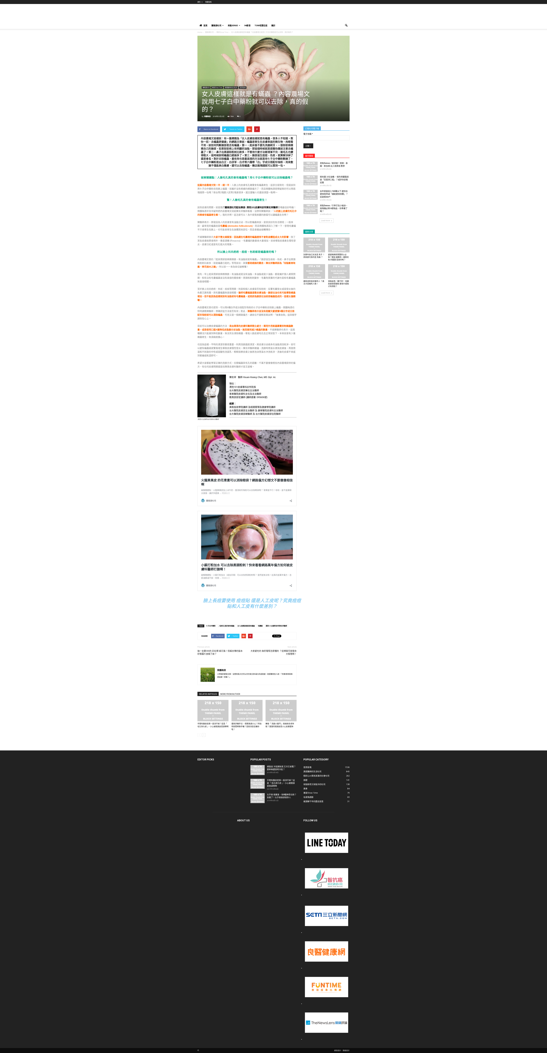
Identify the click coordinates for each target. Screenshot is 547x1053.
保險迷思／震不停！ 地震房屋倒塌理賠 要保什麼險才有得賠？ (338, 283)
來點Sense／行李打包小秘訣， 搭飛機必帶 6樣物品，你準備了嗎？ (334, 208)
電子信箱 (308, 134)
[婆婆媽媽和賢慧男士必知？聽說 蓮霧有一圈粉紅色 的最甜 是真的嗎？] (339, 245)
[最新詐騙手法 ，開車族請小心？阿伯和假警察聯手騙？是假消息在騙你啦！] (247, 710)
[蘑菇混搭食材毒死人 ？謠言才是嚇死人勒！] (314, 271)
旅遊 (305, 780)
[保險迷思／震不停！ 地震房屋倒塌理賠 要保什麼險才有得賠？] (339, 271)
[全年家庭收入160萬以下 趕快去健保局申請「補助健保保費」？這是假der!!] (310, 195)
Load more (325, 220)
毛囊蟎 (260, 626)
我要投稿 (208, 2)
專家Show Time (217, 88)
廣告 (199, 2)
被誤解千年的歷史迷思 (313, 801)
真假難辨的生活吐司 (231, 88)
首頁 (205, 25)
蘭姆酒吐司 (216, 25)
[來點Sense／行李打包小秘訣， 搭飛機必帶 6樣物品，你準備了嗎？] (310, 209)
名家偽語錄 (308, 797)
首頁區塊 (243, 88)
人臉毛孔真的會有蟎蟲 (226, 626)
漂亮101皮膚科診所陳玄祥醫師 (276, 626)
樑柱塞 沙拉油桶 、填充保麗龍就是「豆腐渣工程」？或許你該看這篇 (334, 180)
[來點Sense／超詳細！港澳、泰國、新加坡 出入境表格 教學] (310, 167)
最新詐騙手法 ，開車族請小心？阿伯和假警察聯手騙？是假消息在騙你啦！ (246, 726)
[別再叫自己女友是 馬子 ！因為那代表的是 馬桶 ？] (314, 245)
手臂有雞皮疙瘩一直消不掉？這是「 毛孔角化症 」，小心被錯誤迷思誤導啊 (281, 783)
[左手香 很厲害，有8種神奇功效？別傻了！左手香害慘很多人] (257, 798)
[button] (346, 25)
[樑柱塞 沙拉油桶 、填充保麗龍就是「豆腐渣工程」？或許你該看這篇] (310, 180)
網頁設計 (337, 1050)
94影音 (247, 25)
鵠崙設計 (346, 1050)
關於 (273, 25)
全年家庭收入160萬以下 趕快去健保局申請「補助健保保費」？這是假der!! (334, 194)
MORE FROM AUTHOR (230, 694)
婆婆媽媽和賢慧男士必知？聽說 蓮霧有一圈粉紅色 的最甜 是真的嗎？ (338, 257)
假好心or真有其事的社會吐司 (316, 775)
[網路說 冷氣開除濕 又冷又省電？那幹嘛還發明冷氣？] (257, 770)
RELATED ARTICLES (208, 694)
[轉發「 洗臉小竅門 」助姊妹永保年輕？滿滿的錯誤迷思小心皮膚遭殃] (281, 710)
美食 (305, 788)
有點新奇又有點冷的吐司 (314, 784)
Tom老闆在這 (261, 25)
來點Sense (233, 25)
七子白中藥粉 (211, 626)
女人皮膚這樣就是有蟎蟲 (246, 626)
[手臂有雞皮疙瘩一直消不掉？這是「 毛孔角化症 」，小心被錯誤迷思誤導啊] (212, 710)
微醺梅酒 (207, 116)
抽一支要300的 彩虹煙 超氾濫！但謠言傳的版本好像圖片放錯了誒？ (220, 652)
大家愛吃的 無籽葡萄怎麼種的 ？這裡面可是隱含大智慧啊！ (274, 652)
